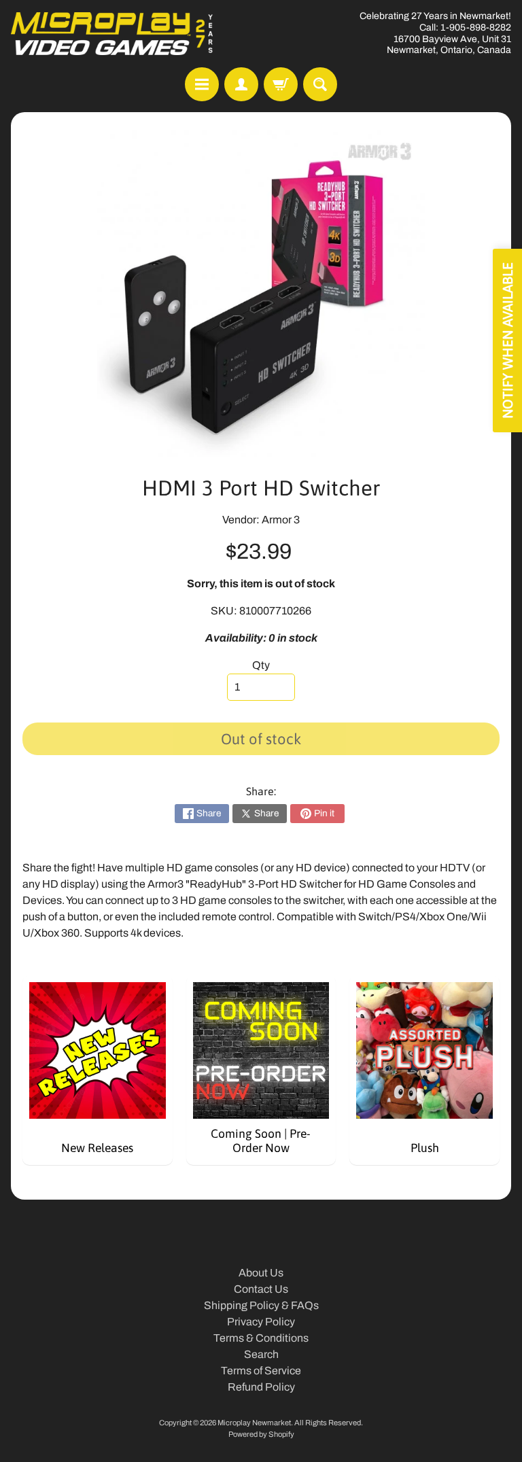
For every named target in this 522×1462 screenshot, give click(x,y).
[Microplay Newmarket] (113, 33)
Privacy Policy (261, 1321)
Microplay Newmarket (254, 1423)
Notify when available (507, 340)
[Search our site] (320, 84)
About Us (261, 1272)
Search (261, 1354)
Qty (261, 665)
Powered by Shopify (261, 1434)
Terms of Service (261, 1370)
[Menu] (202, 84)
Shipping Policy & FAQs (261, 1305)
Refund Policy (261, 1387)
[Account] (241, 84)
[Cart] (281, 84)
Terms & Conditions (261, 1338)
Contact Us (261, 1289)
